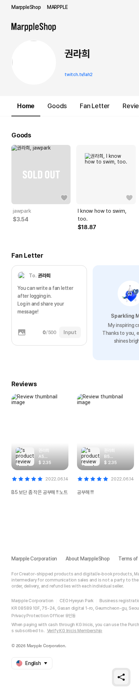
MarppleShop (26, 7)
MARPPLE (57, 7)
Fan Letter (95, 106)
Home (26, 106)
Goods (57, 106)
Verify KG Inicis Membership (75, 630)
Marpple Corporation (34, 558)
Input (70, 332)
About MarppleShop (88, 558)
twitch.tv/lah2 (79, 74)
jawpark (22, 211)
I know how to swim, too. (102, 215)
